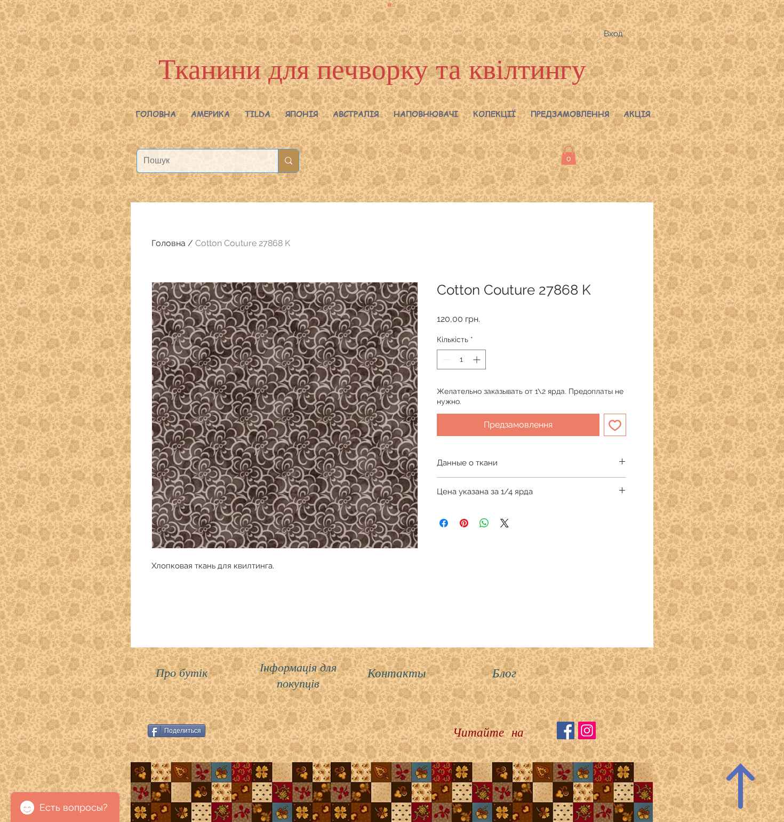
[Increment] (477, 359)
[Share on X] (504, 523)
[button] (210, 114)
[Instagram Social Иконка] (587, 730)
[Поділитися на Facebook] (443, 523)
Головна (168, 243)
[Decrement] (445, 359)
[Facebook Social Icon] (565, 730)
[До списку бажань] (615, 425)
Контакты (396, 672)
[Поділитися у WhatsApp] (484, 523)
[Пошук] (288, 160)
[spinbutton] (461, 359)
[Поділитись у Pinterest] (464, 523)
